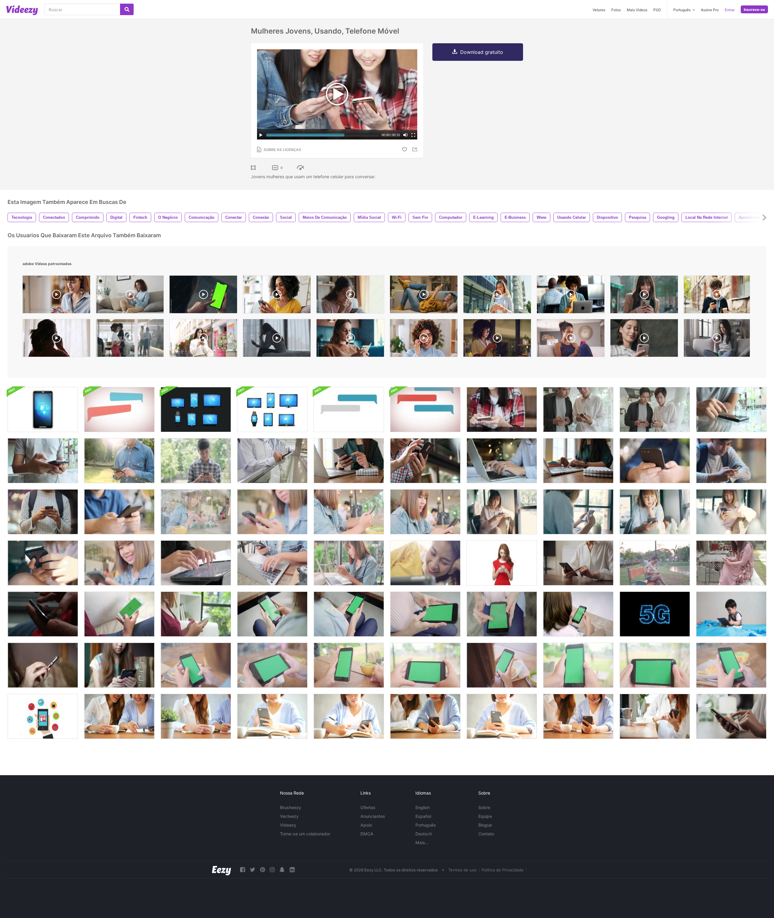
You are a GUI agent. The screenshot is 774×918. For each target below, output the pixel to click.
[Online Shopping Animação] (43, 716)
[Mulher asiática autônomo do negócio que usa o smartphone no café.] (119, 562)
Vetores (599, 10)
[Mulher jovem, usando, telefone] (43, 665)
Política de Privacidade (503, 869)
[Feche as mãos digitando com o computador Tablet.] (196, 562)
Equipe (485, 816)
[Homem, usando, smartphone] (119, 460)
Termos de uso (462, 869)
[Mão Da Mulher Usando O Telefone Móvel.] (655, 562)
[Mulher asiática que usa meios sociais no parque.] (731, 562)
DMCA (366, 833)
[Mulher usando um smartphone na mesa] (731, 716)
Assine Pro (710, 10)
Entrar (730, 10)
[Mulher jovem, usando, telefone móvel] (502, 409)
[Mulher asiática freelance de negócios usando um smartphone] (578, 511)
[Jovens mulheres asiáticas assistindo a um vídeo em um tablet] (425, 562)
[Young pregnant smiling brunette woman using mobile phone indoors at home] (644, 339)
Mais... (422, 842)
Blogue (485, 825)
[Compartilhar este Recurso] (415, 149)
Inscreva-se (754, 9)
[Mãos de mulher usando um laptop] (502, 460)
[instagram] (272, 870)
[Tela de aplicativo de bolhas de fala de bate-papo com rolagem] (119, 409)
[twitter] (252, 870)
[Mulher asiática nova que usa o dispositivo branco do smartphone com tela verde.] (119, 614)
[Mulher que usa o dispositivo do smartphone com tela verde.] (272, 614)
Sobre (484, 807)
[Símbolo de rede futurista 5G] (655, 614)
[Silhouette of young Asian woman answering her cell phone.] (56, 339)
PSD (657, 10)
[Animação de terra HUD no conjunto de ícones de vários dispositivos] (196, 409)
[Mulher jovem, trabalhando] (349, 460)
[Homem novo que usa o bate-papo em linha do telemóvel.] (655, 460)
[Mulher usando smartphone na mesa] (578, 562)
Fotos (616, 10)
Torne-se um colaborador (305, 833)
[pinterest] (262, 870)
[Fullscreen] (413, 135)
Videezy (288, 825)
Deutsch (423, 833)
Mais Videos (637, 10)
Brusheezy (290, 807)
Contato (486, 833)
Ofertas (368, 807)
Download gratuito (481, 52)
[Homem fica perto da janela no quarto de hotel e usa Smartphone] (43, 614)
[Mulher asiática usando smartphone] (425, 511)
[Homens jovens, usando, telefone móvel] (578, 409)
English (422, 807)
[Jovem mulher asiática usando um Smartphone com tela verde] (578, 614)
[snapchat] (282, 870)
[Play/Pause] (261, 135)
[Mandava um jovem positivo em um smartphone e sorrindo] (502, 562)
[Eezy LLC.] (221, 869)
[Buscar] (127, 9)
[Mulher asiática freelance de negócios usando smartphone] (731, 511)
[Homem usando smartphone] (425, 460)
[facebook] (242, 870)
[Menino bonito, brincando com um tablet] (731, 614)
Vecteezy (289, 816)
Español (423, 816)
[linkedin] (292, 870)
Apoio (366, 825)
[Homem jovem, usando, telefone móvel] (731, 409)
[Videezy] (22, 10)
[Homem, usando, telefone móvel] (272, 460)
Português (425, 825)
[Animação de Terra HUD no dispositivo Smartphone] (43, 409)
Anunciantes (372, 816)
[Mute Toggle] (405, 135)
